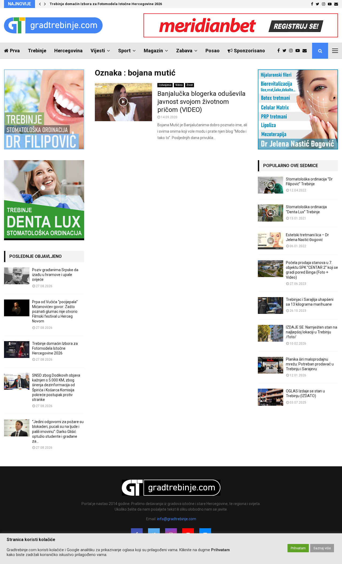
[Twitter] (285, 51)
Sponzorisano (249, 50)
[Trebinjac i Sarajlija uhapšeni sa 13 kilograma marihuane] (270, 305)
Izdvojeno (165, 85)
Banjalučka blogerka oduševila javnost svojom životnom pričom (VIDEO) (201, 101)
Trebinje (37, 50)
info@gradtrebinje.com (176, 519)
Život (189, 85)
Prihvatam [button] (298, 548)
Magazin (153, 50)
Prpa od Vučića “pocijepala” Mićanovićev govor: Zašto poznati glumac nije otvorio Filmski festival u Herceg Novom (55, 312)
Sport (124, 50)
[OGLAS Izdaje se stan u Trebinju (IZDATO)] (270, 397)
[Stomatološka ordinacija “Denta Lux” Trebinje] (270, 212)
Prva (15, 50)
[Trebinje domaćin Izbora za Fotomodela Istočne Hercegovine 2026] (16, 349)
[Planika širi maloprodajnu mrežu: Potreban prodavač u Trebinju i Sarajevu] (270, 365)
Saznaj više (322, 548)
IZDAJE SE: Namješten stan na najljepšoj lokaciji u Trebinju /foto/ (311, 332)
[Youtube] (299, 51)
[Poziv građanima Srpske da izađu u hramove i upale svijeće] (16, 275)
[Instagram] (292, 51)
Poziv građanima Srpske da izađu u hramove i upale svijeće (55, 275)
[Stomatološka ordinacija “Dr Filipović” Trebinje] (270, 185)
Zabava (184, 50)
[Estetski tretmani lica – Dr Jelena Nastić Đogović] (270, 240)
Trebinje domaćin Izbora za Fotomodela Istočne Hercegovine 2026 (106, 4)
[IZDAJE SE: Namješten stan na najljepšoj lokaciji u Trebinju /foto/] (270, 333)
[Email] (305, 51)
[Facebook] (279, 51)
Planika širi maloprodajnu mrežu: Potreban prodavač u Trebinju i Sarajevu (310, 364)
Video (178, 85)
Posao (212, 50)
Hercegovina (68, 50)
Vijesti (98, 50)
